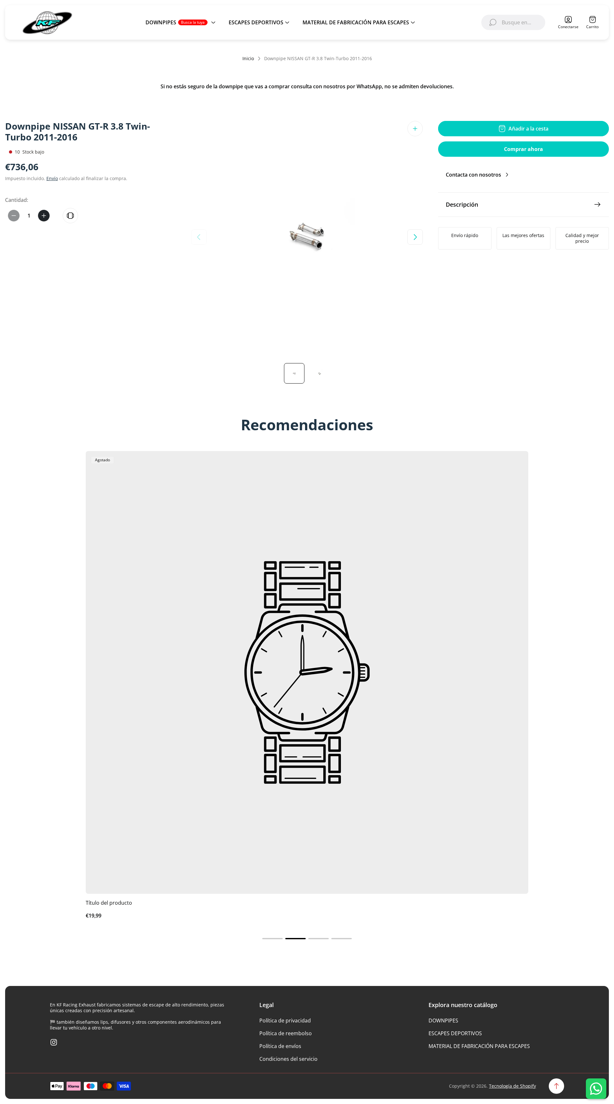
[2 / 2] (320, 373)
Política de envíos (280, 1046)
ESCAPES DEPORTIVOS (455, 1033)
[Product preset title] (307, 672)
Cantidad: (16, 199)
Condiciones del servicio (288, 1058)
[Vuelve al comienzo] (556, 1086)
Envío (52, 178)
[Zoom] (415, 128)
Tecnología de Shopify (512, 1086)
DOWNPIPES (443, 1020)
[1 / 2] (294, 373)
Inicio (248, 58)
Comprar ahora (523, 149)
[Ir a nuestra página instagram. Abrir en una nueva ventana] (54, 1042)
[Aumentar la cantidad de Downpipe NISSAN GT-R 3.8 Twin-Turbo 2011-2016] (44, 216)
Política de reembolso (285, 1033)
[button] (272, 938)
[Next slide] (415, 237)
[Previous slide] (199, 237)
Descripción (462, 204)
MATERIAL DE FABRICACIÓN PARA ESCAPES (479, 1046)
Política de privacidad (285, 1020)
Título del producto (109, 902)
